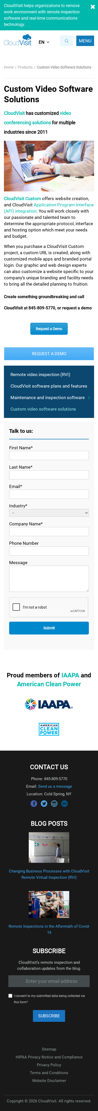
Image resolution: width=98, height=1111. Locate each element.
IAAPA (70, 675)
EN (41, 42)
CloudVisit (14, 113)
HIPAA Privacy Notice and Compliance (49, 1057)
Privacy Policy (49, 1065)
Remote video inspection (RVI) (40, 374)
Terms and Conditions (49, 1072)
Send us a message (55, 786)
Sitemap (49, 1049)
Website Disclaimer (49, 1080)
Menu (85, 40)
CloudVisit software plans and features (48, 386)
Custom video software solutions (43, 409)
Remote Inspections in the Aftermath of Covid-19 (49, 929)
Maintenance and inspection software (47, 397)
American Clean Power (49, 684)
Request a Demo (49, 329)
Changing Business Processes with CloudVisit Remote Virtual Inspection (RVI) (49, 874)
